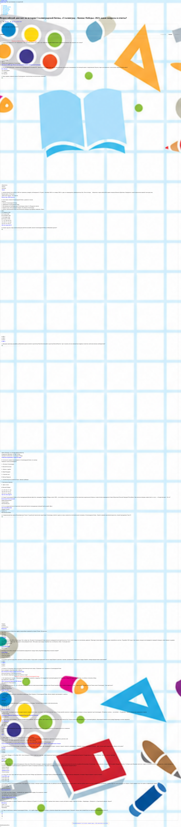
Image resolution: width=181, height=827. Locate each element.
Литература (6, 10)
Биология (5, 12)
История (5, 14)
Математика (6, 8)
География (5, 13)
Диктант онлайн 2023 (17, 21)
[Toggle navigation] (0, 3)
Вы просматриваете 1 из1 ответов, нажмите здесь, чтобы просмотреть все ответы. (90, 823)
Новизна (170, 34)
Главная (5, 5)
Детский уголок (7, 6)
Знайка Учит (3, 1)
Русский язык (6, 9)
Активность (177, 34)
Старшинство (163, 34)
